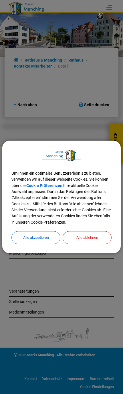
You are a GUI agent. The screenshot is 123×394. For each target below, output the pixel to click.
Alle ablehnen (87, 237)
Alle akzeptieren (36, 237)
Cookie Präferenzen (44, 185)
